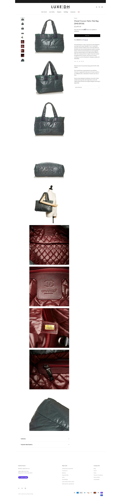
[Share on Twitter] (79, 61)
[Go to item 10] (22, 60)
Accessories (73, 12)
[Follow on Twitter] (22, 488)
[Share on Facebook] (77, 61)
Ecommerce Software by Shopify (28, 493)
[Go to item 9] (22, 55)
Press (95, 473)
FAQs (63, 477)
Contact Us (64, 470)
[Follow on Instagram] (25, 488)
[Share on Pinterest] (81, 61)
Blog (95, 468)
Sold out (87, 35)
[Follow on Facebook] (18, 488)
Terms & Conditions (98, 475)
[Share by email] (83, 61)
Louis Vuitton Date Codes (68, 481)
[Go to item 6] (22, 42)
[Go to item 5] (22, 37)
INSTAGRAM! (65, 1)
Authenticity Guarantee (67, 468)
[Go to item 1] (22, 19)
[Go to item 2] (22, 23)
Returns (64, 473)
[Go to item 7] (22, 46)
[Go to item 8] (22, 51)
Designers (59, 12)
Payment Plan (65, 475)
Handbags (66, 12)
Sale (79, 12)
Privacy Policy (97, 477)
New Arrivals (44, 12)
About (95, 470)
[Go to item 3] (22, 28)
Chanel (75, 18)
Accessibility (65, 479)
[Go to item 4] (22, 32)
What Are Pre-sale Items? (68, 483)
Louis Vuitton (52, 12)
